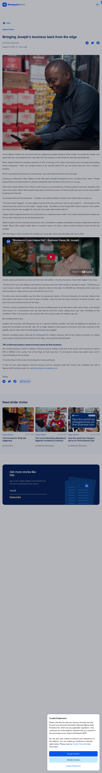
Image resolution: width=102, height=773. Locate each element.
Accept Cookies (73, 754)
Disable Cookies (73, 760)
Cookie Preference (73, 766)
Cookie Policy (78, 744)
